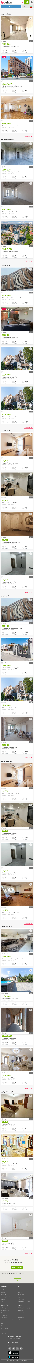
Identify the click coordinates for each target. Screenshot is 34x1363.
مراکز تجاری (21, 1317)
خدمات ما (3, 1292)
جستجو (11, 6)
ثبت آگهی (20, 1292)
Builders (20, 1310)
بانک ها (19, 1315)
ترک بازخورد (21, 1299)
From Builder (4, 1317)
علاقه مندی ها (21, 1294)
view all (28, 136)
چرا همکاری (4, 1307)
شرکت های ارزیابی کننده (7, 1319)
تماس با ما (17, 1280)
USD (25, 6)
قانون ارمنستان (4, 1330)
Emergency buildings (24, 1301)
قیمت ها (3, 1312)
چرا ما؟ (20, 1289)
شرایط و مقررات (5, 1333)
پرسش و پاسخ (4, 1328)
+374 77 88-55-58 (16, 1345)
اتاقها (16, 52)
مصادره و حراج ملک (6, 1315)
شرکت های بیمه (22, 1312)
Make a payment (17, 1267)
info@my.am (14, 1342)
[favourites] (22, 2)
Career (3, 1299)
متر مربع (6, 52)
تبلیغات (19, 1319)
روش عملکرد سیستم (6, 1296)
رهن (19, 1296)
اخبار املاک (3, 1294)
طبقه (26, 52)
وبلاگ (2, 1326)
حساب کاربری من (5, 1310)
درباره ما (3, 1289)
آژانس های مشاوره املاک (24, 1307)
